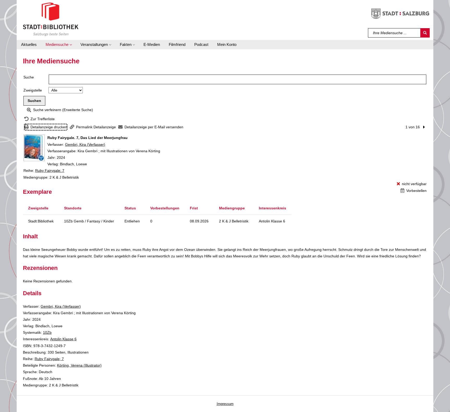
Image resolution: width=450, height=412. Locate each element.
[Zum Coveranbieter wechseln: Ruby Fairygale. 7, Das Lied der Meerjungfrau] (34, 148)
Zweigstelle (32, 90)
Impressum (225, 404)
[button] (58, 44)
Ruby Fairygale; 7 (49, 170)
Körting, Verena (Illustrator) (79, 365)
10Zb (47, 332)
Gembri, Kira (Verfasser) (85, 144)
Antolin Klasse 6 (63, 339)
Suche (28, 77)
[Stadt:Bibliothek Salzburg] (50, 19)
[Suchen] (425, 33)
